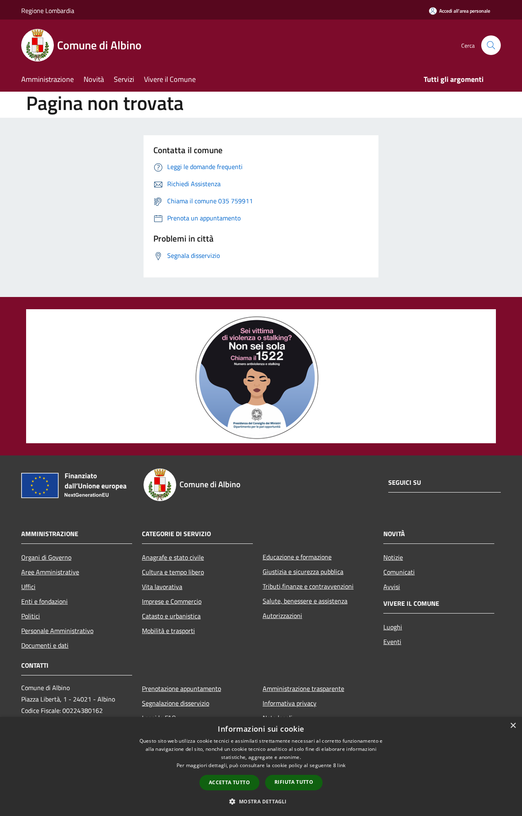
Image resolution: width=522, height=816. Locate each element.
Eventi (392, 642)
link (341, 765)
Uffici (28, 587)
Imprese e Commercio (171, 601)
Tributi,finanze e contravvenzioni (308, 586)
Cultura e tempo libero (173, 572)
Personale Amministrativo (57, 631)
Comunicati (399, 572)
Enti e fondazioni (44, 601)
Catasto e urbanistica (171, 616)
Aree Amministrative (50, 572)
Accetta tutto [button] (229, 782)
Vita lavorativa (162, 587)
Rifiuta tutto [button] (293, 782)
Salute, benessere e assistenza (305, 601)
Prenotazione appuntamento (181, 688)
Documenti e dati (45, 645)
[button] (260, 801)
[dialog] (261, 766)
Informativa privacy (289, 703)
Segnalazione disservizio (175, 703)
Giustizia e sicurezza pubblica (303, 571)
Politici (30, 616)
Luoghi (392, 627)
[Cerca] (491, 45)
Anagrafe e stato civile (173, 557)
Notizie (393, 557)
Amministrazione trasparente (303, 688)
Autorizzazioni (282, 615)
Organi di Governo (46, 557)
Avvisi (391, 587)
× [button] (513, 726)
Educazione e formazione (297, 557)
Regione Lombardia (47, 10)
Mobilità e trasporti (168, 631)
